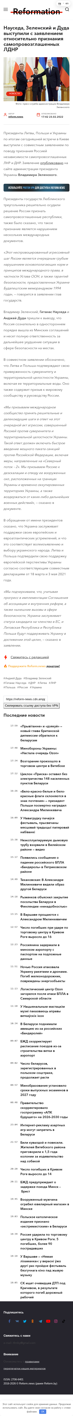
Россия (23, 687)
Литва (43, 682)
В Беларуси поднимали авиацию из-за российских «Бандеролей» (41, 1028)
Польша (10, 687)
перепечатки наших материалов (25, 1368)
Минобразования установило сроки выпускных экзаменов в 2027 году (44, 1090)
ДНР (33, 682)
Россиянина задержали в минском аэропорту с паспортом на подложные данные (40, 952)
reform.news (15, 116)
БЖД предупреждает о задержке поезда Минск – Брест (40, 1186)
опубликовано (51, 163)
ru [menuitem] (59, 3)
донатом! (53, 666)
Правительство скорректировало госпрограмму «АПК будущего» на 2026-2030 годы (44, 1110)
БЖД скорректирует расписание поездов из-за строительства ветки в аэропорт (40, 1048)
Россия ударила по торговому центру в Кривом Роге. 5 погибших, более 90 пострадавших (43, 1241)
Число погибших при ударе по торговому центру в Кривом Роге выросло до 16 (44, 932)
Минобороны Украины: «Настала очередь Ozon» (39, 751)
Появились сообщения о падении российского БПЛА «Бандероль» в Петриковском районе (43, 864)
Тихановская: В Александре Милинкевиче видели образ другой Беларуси (42, 884)
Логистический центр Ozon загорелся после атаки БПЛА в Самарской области (44, 993)
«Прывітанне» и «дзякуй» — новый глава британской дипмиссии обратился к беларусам (41, 733)
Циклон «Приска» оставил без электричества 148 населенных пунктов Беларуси (44, 778)
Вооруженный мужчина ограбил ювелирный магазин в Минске (44, 1204)
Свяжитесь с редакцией (30, 657)
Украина (37, 687)
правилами (32, 1361)
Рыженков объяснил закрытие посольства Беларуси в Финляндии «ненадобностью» (44, 901)
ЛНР (53, 682)
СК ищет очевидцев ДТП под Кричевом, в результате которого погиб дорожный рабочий (42, 1290)
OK (42, 1411)
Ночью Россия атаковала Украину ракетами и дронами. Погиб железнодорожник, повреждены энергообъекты (44, 974)
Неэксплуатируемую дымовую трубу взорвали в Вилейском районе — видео (44, 844)
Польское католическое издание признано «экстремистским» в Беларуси (43, 1221)
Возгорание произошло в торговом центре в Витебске (42, 763)
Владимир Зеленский (38, 678)
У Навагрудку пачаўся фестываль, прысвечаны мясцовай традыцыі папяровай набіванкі (44, 825)
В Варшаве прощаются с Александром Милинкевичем (43, 917)
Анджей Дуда (13, 678)
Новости (14, 93)
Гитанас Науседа (15, 682)
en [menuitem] (67, 3)
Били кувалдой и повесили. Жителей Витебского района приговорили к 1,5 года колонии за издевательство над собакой (42, 1152)
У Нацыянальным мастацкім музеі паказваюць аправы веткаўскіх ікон (42, 1011)
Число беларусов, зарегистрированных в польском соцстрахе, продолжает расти (38, 1070)
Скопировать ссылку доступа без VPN (31, 705)
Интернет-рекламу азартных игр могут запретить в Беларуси (42, 1129)
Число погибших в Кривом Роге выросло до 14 (41, 1172)
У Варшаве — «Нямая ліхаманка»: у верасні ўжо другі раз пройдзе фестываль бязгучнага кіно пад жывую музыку (43, 1266)
